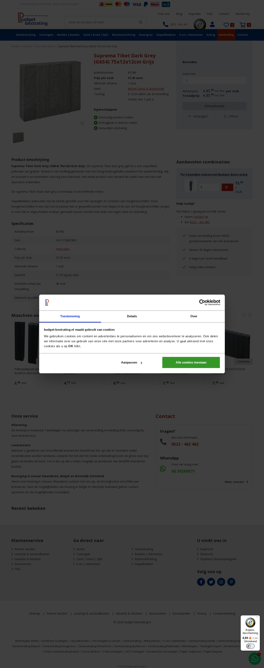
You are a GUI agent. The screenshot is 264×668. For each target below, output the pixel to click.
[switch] (250, 646)
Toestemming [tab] (70, 316)
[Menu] (257, 617)
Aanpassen (129, 362)
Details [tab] (132, 316)
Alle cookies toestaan (191, 362)
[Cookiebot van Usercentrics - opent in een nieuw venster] (202, 303)
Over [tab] (193, 316)
